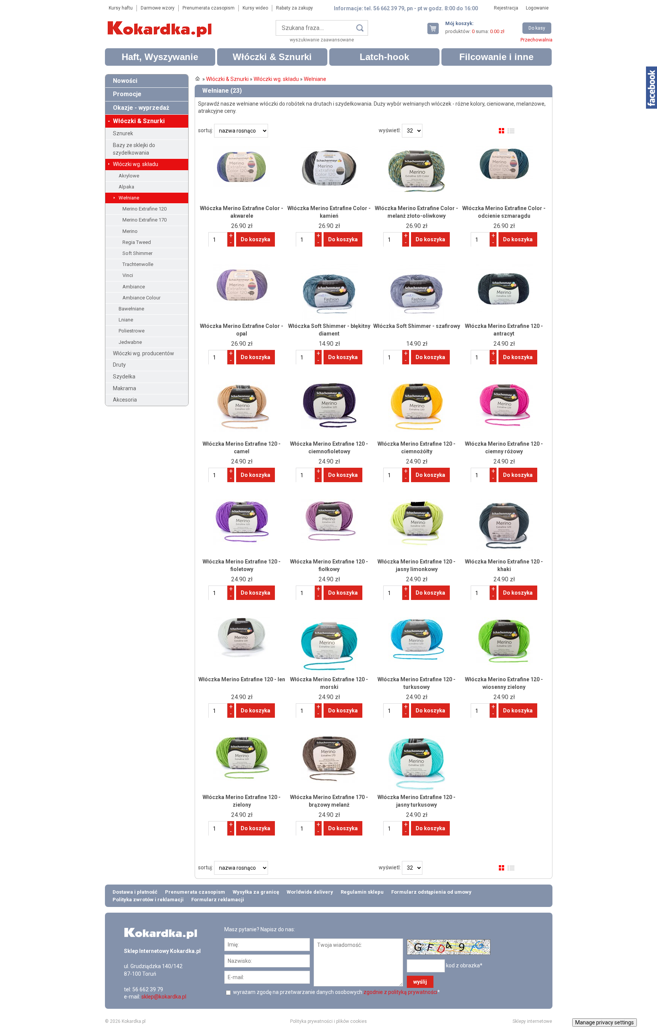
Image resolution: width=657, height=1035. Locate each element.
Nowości (125, 80)
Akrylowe (129, 176)
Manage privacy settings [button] (604, 1022)
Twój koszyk (436, 28)
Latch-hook (384, 57)
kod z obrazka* (464, 965)
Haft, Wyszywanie (160, 57)
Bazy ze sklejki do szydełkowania (134, 149)
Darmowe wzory (158, 8)
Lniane (126, 320)
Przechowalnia (536, 40)
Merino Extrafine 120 (144, 209)
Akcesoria (125, 400)
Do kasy (536, 28)
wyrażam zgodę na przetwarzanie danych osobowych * (336, 992)
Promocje (127, 94)
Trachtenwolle (137, 264)
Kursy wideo (255, 8)
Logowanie (537, 8)
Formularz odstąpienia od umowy (431, 892)
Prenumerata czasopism (208, 8)
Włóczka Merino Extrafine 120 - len (241, 679)
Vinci (127, 275)
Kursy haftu (121, 8)
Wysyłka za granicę (256, 892)
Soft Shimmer (137, 253)
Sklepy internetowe (532, 1021)
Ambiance (133, 287)
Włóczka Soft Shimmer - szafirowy (416, 326)
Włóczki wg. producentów (143, 353)
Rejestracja (506, 8)
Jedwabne (130, 342)
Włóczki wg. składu (135, 164)
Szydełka (124, 376)
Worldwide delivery (310, 892)
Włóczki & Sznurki (272, 57)
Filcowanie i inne (496, 57)
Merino (130, 231)
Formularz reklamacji (217, 899)
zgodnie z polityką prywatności (400, 992)
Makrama (124, 388)
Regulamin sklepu (362, 892)
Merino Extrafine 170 (144, 220)
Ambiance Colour (141, 298)
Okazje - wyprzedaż (141, 107)
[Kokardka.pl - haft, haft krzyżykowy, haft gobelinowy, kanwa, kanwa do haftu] (161, 24)
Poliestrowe (131, 331)
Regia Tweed (136, 242)
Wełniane (129, 198)
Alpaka (126, 187)
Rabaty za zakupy (294, 8)
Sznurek (123, 133)
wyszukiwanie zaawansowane (322, 40)
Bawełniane (131, 309)
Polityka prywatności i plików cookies (328, 1021)
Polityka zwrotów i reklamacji (148, 899)
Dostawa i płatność (135, 892)
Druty (119, 365)
